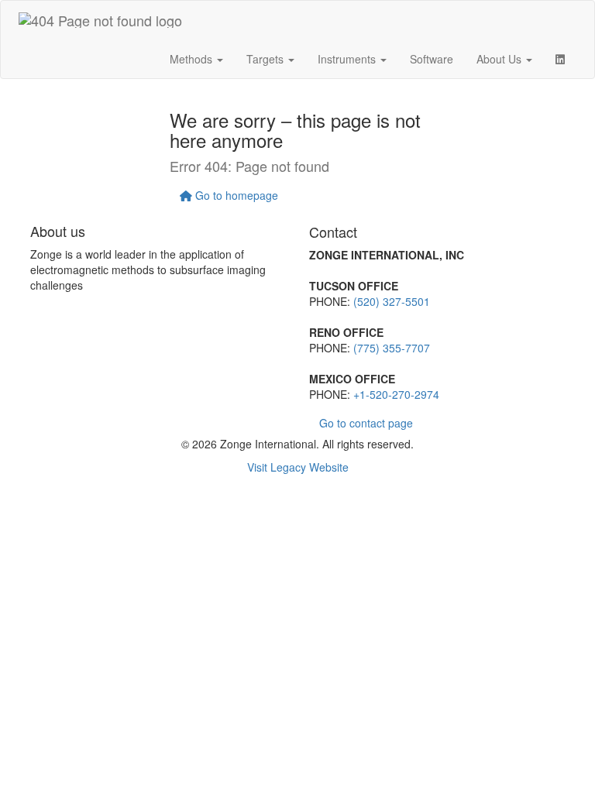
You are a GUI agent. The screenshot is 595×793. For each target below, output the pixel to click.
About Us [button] (500, 59)
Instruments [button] (348, 59)
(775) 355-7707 (391, 347)
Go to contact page (366, 423)
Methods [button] (192, 59)
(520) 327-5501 (391, 301)
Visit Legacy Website (298, 467)
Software (431, 59)
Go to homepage (235, 195)
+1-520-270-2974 (396, 394)
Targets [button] (266, 59)
